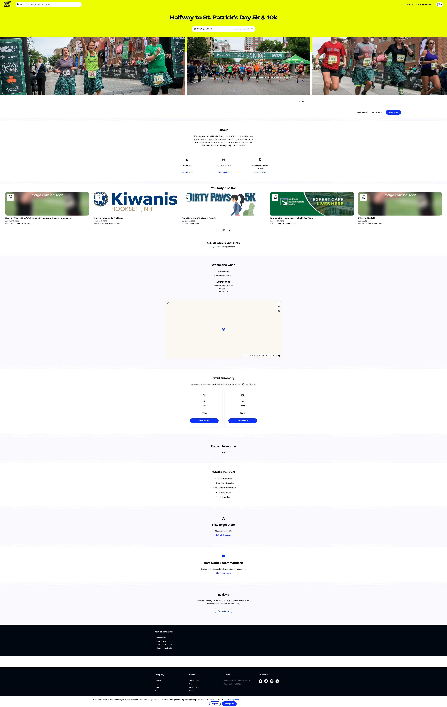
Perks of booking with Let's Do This (223, 243)
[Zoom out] (279, 306)
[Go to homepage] (8, 4)
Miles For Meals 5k (366, 218)
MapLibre (246, 356)
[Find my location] (279, 311)
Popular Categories (164, 632)
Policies (192, 674)
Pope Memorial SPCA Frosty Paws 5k (199, 218)
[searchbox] (48, 4)
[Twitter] (267, 683)
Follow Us (263, 674)
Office (227, 674)
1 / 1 (223, 230)
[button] (223, 329)
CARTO (254, 356)
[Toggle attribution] (279, 355)
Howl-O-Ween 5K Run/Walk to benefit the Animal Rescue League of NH (38, 218)
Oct (10, 196)
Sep (98, 196)
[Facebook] (261, 683)
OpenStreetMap (264, 356)
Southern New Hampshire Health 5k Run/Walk (291, 218)
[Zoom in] (279, 303)
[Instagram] (272, 683)
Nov (187, 196)
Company (159, 674)
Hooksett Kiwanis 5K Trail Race (108, 218)
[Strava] (278, 683)
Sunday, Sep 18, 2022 (223, 285)
